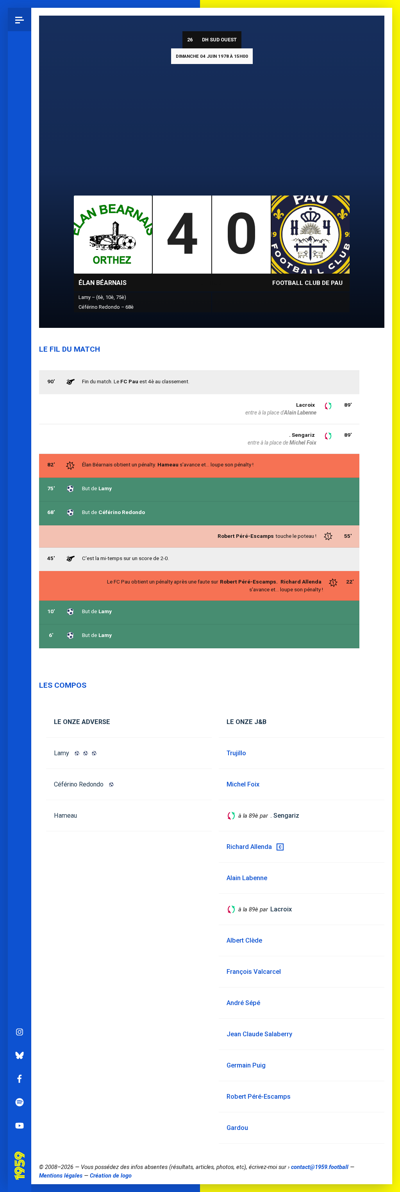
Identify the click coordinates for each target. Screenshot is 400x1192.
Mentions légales (60, 1175)
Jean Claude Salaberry (259, 1034)
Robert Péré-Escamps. (249, 581)
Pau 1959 (21, 1156)
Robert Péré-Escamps (259, 1096)
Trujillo (236, 753)
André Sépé (243, 1003)
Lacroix (305, 405)
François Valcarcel (254, 971)
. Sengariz (302, 435)
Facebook (19, 1079)
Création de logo (111, 1175)
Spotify (19, 1102)
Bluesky (19, 1055)
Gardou (237, 1128)
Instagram (19, 1032)
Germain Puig (246, 1065)
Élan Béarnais (103, 282)
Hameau (168, 464)
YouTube (19, 1125)
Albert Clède (244, 940)
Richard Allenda (300, 581)
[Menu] (19, 19)
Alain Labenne (300, 412)
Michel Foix (302, 442)
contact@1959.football (319, 1167)
